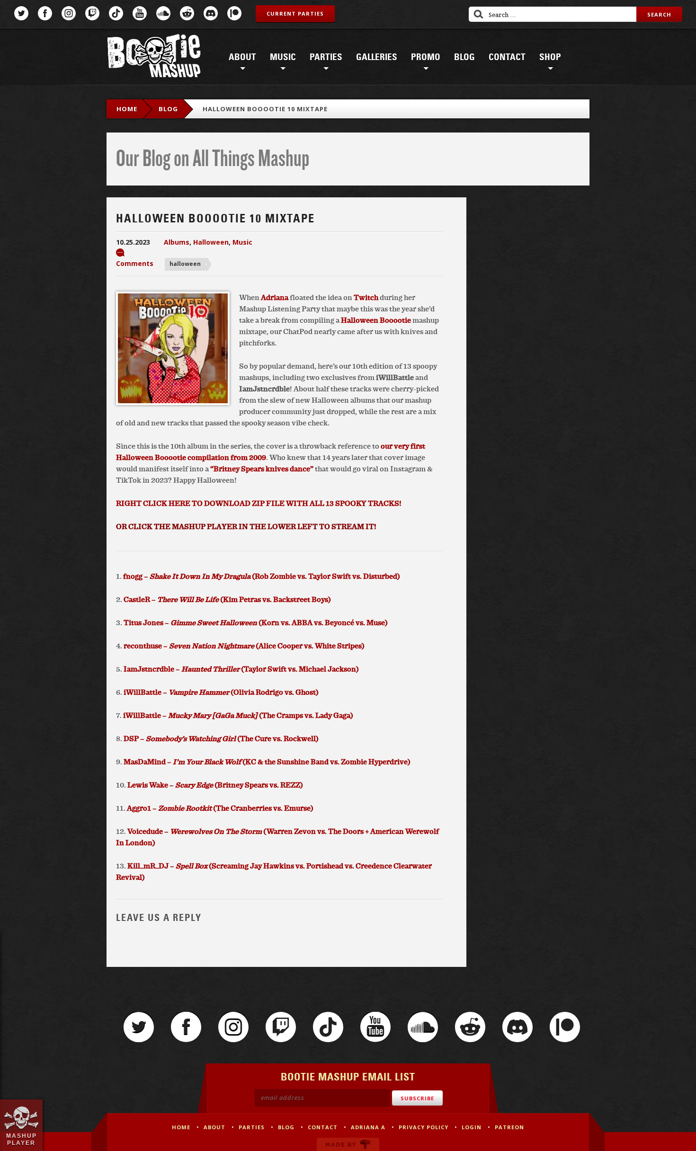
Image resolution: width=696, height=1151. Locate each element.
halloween (185, 264)
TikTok (116, 13)
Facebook (45, 13)
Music (283, 57)
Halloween (211, 242)
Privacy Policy (423, 1127)
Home (126, 109)
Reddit (187, 13)
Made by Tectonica (348, 1144)
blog (168, 109)
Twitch (92, 13)
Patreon (234, 13)
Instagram (69, 13)
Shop (550, 57)
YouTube (140, 13)
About (242, 57)
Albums (176, 242)
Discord (211, 13)
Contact (507, 57)
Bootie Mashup (154, 57)
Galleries (376, 57)
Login (472, 1127)
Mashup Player (21, 1139)
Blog (464, 57)
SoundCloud (163, 13)
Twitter (21, 13)
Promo (425, 57)
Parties (326, 57)
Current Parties (295, 13)
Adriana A (368, 1127)
